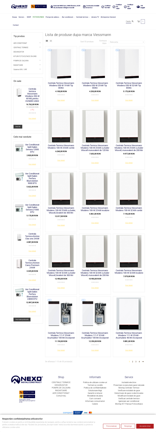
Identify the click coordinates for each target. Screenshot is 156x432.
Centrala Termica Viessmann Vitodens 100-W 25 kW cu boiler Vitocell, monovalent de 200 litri (128, 147)
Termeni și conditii (95, 385)
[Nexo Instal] (19, 6)
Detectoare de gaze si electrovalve (128, 393)
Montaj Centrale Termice (128, 388)
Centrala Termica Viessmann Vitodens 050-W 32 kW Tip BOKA (129, 85)
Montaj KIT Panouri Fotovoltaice (129, 404)
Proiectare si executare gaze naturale (128, 385)
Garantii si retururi (95, 393)
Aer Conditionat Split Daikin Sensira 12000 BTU (32, 148)
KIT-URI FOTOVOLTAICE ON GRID (25, 56)
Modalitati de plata (95, 396)
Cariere (95, 404)
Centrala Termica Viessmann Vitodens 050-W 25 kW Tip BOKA (95, 85)
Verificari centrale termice (129, 398)
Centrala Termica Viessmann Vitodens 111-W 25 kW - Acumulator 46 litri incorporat (129, 335)
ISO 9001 (107, 7)
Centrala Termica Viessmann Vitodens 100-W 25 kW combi (61, 146)
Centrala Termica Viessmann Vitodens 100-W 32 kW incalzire (129, 271)
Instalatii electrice (129, 382)
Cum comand (95, 398)
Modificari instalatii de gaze (129, 396)
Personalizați (111, 426)
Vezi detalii (32, 118)
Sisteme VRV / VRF (20, 69)
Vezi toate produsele (22, 319)
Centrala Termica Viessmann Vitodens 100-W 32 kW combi (128, 209)
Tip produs (19, 36)
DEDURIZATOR (18, 52)
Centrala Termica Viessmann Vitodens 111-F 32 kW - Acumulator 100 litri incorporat (95, 335)
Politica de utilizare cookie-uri (95, 382)
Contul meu (61, 396)
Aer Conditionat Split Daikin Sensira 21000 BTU (32, 208)
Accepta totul (145, 426)
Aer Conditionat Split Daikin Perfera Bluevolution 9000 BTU (32, 178)
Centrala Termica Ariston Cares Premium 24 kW (32, 264)
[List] (51, 40)
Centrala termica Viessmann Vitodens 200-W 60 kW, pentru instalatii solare (32, 95)
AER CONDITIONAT (20, 43)
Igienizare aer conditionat (128, 401)
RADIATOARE (18, 65)
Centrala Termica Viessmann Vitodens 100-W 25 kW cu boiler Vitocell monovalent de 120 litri (95, 147)
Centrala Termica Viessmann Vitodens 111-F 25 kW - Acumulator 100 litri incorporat (61, 335)
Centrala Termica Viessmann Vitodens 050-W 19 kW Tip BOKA (61, 85)
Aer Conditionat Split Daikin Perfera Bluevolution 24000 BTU (32, 294)
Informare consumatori (95, 401)
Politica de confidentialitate (95, 388)
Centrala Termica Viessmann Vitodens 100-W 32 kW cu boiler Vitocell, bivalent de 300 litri (61, 272)
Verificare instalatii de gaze (129, 390)
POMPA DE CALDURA (21, 61)
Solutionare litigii (95, 390)
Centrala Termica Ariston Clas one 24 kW (32, 236)
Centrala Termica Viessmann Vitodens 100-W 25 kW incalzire (95, 209)
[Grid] (47, 40)
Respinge (128, 426)
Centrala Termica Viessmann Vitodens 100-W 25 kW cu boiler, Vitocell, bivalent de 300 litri (60, 210)
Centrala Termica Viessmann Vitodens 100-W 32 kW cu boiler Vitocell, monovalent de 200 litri (95, 272)
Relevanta (127, 42)
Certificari (108, 6)
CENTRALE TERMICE (20, 47)
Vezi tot (17, 126)
